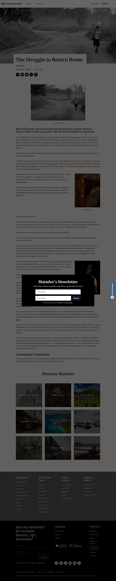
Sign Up (76, 298)
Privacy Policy (69, 302)
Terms (60, 302)
